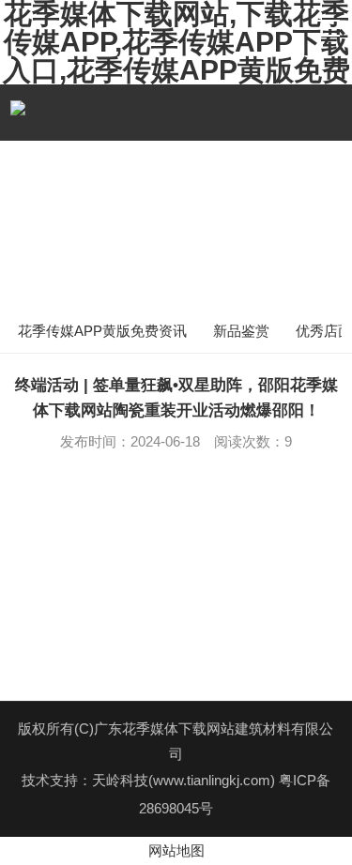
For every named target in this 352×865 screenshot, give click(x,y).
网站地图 (176, 850)
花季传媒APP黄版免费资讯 (102, 331)
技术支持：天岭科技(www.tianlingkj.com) (150, 780)
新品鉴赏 (241, 331)
